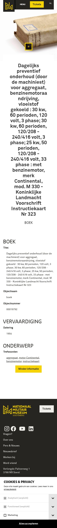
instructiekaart (31, 361)
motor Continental (29, 358)
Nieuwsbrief (10, 451)
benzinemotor (14, 361)
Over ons (8, 440)
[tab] (53, 498)
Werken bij (9, 457)
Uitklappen (28, 46)
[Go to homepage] (17, 412)
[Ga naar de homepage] (9, 6)
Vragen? (7, 434)
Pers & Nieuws (11, 445)
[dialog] (28, 502)
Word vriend (10, 463)
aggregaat (12, 358)
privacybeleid (10, 489)
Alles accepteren (28, 523)
